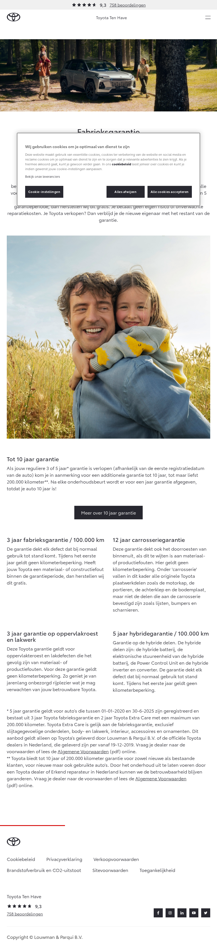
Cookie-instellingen (44, 191)
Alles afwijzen (125, 191)
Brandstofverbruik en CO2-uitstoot (44, 870)
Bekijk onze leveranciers (42, 176)
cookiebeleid (121, 164)
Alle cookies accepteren (170, 191)
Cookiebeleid (21, 859)
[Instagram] (170, 912)
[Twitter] (205, 912)
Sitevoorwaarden (110, 870)
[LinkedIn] (181, 912)
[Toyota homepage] (13, 17)
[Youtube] (193, 912)
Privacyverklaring (64, 859)
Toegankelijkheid (157, 870)
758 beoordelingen (128, 5)
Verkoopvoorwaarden (116, 859)
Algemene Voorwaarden (83, 751)
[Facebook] (158, 912)
